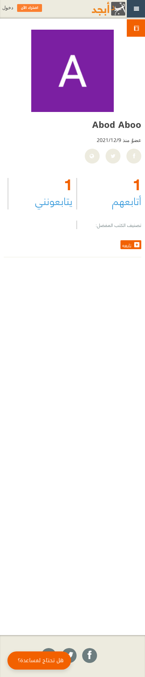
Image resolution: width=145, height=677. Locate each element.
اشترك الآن (29, 8)
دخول (7, 7)
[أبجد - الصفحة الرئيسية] (99, 9)
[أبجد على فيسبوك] (89, 656)
